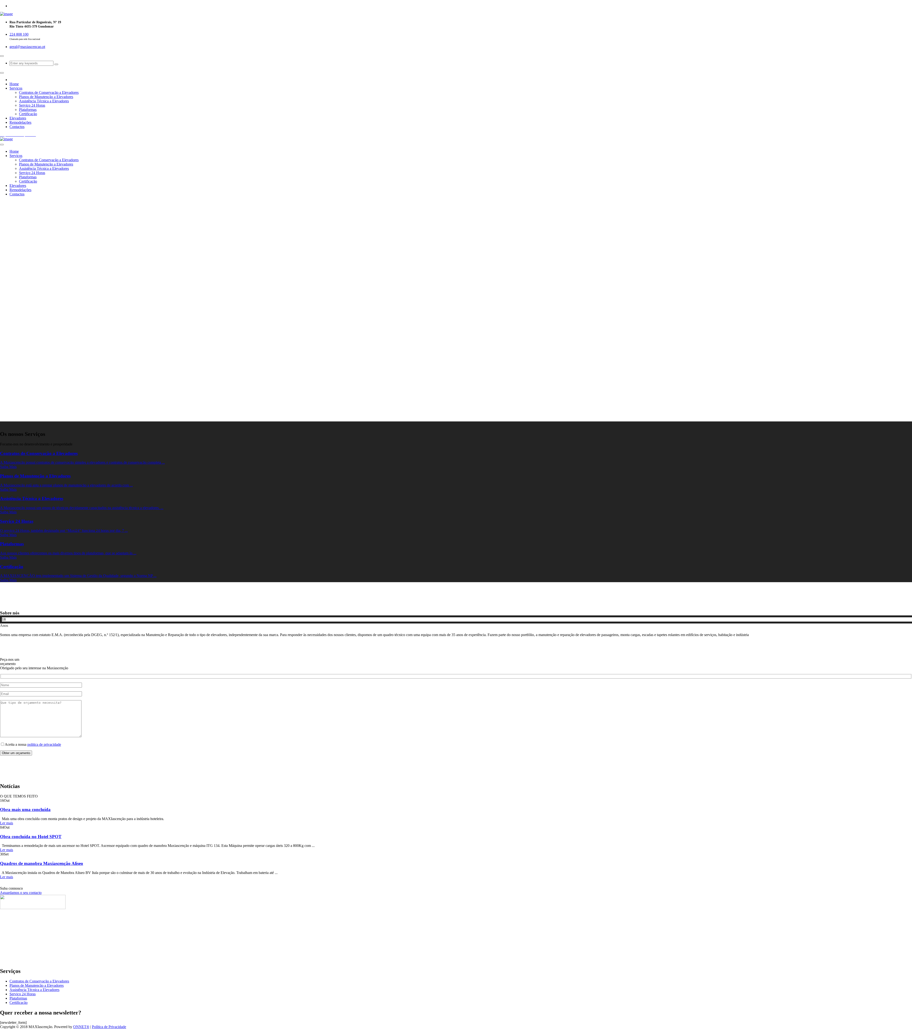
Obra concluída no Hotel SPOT (31, 836)
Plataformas (28, 110)
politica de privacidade (44, 744)
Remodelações (20, 122)
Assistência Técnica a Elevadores (44, 101)
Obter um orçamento (16, 753)
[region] (456, 310)
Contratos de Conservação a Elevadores (49, 92)
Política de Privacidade (109, 1027)
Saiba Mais (8, 467)
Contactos (17, 127)
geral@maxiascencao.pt (27, 47)
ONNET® (81, 1027)
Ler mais (6, 823)
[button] (456, 410)
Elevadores (18, 118)
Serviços (16, 88)
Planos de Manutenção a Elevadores (46, 97)
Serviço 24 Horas (32, 105)
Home (14, 84)
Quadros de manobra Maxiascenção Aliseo (41, 863)
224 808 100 (19, 34)
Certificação (28, 114)
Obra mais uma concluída (25, 809)
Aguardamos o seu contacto (21, 893)
